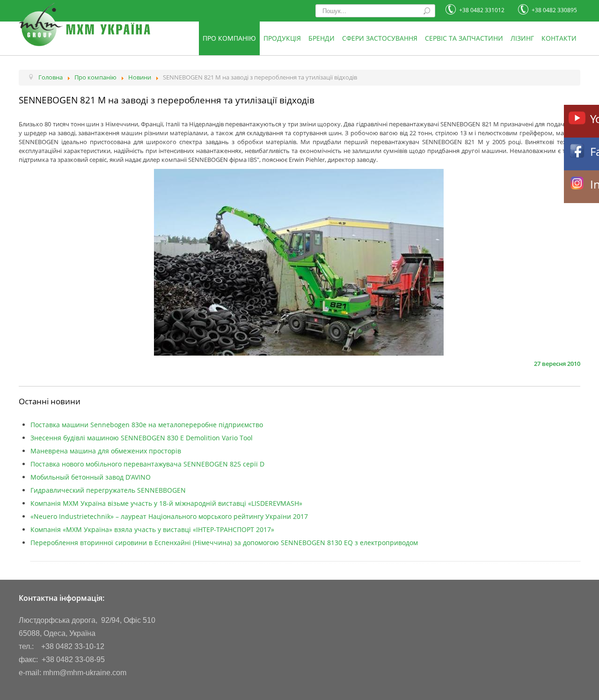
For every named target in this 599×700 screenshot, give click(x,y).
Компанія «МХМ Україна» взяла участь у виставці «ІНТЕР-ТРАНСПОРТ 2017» (152, 529)
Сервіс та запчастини (464, 38)
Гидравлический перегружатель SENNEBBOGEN (108, 490)
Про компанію (229, 38)
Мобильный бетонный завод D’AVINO (90, 477)
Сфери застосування (379, 38)
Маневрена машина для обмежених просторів (105, 450)
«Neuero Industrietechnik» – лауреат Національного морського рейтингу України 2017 (169, 516)
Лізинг (522, 38)
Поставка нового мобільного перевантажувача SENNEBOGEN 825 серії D (147, 463)
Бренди (321, 38)
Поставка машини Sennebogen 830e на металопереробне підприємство (146, 424)
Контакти (559, 38)
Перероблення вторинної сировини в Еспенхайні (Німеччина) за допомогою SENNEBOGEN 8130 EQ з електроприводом (224, 542)
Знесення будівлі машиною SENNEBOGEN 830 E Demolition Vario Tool (141, 437)
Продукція (282, 38)
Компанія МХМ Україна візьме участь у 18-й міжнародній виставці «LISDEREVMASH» (166, 503)
